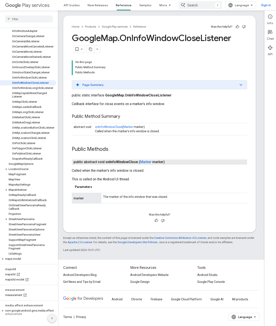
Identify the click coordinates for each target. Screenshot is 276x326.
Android (117, 299)
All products (240, 299)
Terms (67, 317)
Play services (35, 5)
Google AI (216, 299)
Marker (128, 127)
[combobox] (200, 5)
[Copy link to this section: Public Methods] (112, 149)
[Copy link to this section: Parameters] (96, 186)
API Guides (72, 5)
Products (90, 26)
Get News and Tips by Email (81, 281)
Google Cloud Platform (186, 299)
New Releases (98, 5)
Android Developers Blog (80, 275)
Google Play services (115, 26)
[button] (28, 169)
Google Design (140, 281)
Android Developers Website (149, 275)
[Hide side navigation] (52, 318)
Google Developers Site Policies (137, 242)
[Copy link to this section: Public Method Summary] (124, 116)
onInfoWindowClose (108, 127)
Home (75, 26)
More (163, 5)
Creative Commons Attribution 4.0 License (180, 237)
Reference (124, 5)
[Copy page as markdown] (90, 49)
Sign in (266, 5)
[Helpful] (237, 27)
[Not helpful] (244, 27)
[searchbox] (29, 19)
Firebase (156, 299)
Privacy (81, 317)
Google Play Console (211, 281)
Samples (145, 5)
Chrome (136, 299)
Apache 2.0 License (80, 242)
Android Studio (207, 275)
